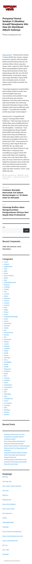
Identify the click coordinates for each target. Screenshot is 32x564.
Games (6, 321)
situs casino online (8, 509)
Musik (6, 353)
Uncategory (8, 403)
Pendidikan (7, 362)
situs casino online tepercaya (11, 486)
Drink (6, 296)
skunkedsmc (8, 385)
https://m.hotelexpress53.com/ (12, 536)
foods (6, 314)
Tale (5, 392)
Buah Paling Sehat (10, 282)
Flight (6, 310)
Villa (5, 407)
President (7, 371)
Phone (6, 364)
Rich (5, 376)
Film (5, 307)
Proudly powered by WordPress (12, 561)
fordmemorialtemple (11, 316)
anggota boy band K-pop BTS (21, 177)
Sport (6, 389)
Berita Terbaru (9, 275)
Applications (8, 266)
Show (6, 382)
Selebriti (9, 177)
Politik (6, 366)
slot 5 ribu (5, 550)
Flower (6, 312)
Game (6, 319)
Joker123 (5, 495)
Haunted (7, 326)
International (8, 332)
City (5, 291)
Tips (5, 396)
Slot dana (5, 490)
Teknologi (7, 394)
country (6, 294)
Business (7, 285)
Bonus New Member (9, 504)
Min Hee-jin (5, 178)
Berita (6, 273)
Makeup (6, 346)
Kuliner (6, 341)
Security (6, 378)
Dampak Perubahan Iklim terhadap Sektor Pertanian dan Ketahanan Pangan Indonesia (15, 455)
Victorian (7, 405)
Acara (6, 262)
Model (6, 351)
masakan (7, 348)
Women (6, 414)
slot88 (4, 518)
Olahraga (7, 357)
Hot (5, 330)
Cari (3, 227)
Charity (6, 289)
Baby (5, 271)
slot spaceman (7, 513)
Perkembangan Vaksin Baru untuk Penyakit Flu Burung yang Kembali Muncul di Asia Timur (15, 462)
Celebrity (7, 287)
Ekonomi (7, 298)
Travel (6, 401)
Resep (6, 373)
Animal (6, 264)
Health (6, 328)
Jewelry (6, 335)
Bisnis (6, 278)
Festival (6, 305)
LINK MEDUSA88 (8, 522)
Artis (5, 269)
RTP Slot (5, 477)
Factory (6, 300)
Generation (7, 323)
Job (5, 337)
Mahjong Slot (6, 500)
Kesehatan (7, 339)
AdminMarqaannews (10, 175)
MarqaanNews (7, 55)
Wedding (7, 410)
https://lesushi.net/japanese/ (12, 531)
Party (6, 360)
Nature (6, 355)
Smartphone (8, 387)
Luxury (6, 344)
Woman (6, 412)
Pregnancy (7, 369)
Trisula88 (5, 527)
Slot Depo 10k (6, 481)
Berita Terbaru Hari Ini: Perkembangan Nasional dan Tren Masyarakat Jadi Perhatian (17, 448)
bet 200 (4, 545)
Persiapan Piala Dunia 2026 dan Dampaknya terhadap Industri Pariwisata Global (14, 437)
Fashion (6, 303)
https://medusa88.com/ (10, 540)
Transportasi (8, 398)
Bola (5, 280)
